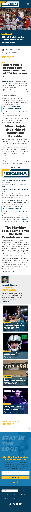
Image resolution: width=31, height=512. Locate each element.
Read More (5, 301)
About (21, 490)
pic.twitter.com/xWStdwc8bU (12, 208)
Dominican (25, 221)
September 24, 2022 (21, 111)
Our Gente (7, 321)
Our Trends (7, 376)
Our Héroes (6, 33)
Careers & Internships (11, 494)
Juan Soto (24, 219)
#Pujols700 (17, 106)
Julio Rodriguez (6, 221)
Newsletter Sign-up (10, 498)
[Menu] (28, 4)
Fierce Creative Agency (20, 509)
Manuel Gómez (11, 50)
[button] (15, 477)
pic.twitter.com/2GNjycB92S (12, 108)
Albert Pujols (7, 81)
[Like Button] (26, 428)
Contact (24, 494)
